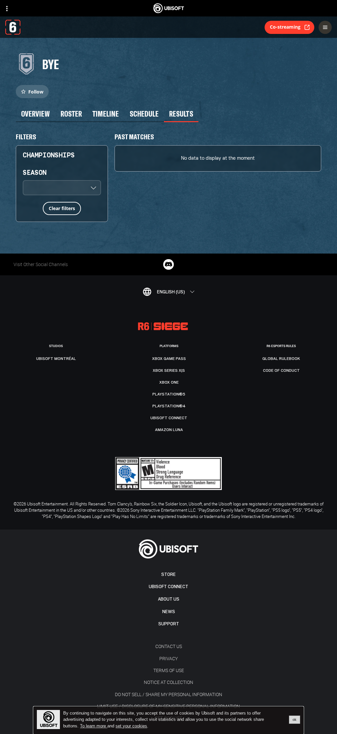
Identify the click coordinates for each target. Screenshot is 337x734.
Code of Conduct (281, 370)
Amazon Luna (169, 429)
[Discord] (168, 264)
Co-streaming (285, 27)
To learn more (93, 725)
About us (168, 599)
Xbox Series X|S (169, 370)
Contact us (168, 646)
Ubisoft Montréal (56, 358)
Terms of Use (168, 670)
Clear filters (62, 208)
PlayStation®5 (168, 394)
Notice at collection (168, 682)
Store (168, 574)
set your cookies (131, 726)
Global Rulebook (281, 358)
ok (295, 719)
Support (168, 623)
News (168, 611)
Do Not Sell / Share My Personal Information (168, 694)
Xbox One (169, 382)
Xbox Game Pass (169, 358)
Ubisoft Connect (168, 586)
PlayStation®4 (169, 406)
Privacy (168, 658)
